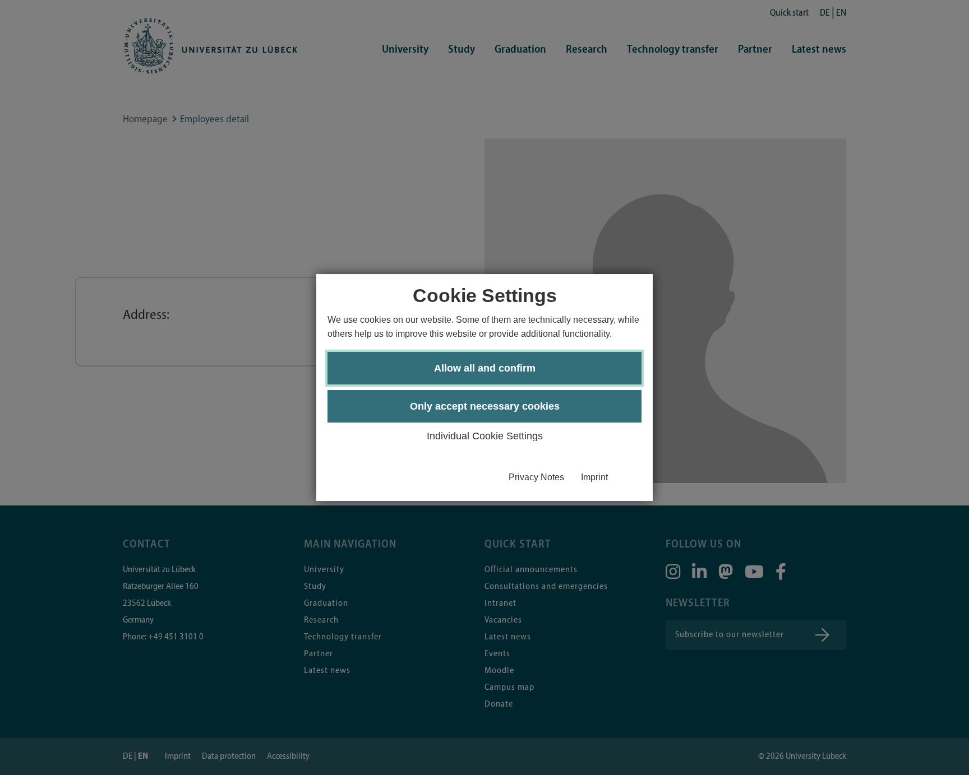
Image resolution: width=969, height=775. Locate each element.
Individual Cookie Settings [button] (485, 436)
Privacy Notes (536, 477)
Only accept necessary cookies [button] (485, 406)
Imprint (594, 477)
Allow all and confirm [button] (485, 368)
